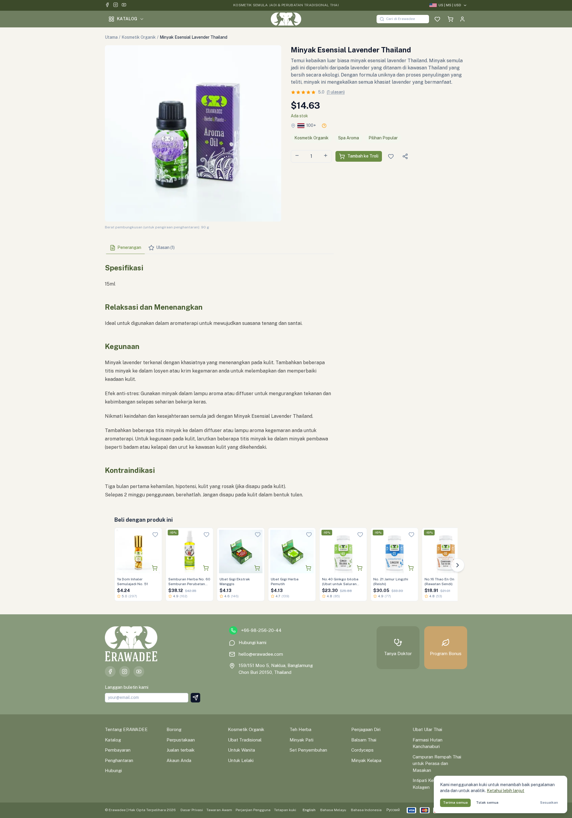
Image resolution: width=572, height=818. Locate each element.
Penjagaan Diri (365, 729)
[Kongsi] (405, 156)
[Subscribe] (195, 697)
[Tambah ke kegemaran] (155, 534)
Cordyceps (362, 749)
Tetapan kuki (285, 810)
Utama (111, 37)
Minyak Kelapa (366, 760)
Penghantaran (119, 760)
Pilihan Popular (383, 137)
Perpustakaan (181, 739)
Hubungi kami (252, 642)
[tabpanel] (219, 378)
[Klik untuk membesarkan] (193, 133)
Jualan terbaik (181, 749)
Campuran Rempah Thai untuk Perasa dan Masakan (437, 763)
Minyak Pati (301, 739)
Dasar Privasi (192, 810)
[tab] (125, 248)
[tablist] (219, 248)
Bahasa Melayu (333, 810)
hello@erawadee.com (261, 654)
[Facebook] (107, 5)
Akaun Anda (179, 760)
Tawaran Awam (219, 810)
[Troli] (450, 19)
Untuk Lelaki (241, 760)
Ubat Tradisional (245, 739)
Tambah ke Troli (362, 156)
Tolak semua (487, 802)
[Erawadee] (286, 19)
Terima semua (455, 802)
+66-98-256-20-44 (261, 630)
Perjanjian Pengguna (253, 810)
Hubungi (113, 770)
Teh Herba (300, 729)
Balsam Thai (363, 739)
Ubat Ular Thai (427, 729)
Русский (393, 810)
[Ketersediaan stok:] (324, 125)
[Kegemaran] (437, 19)
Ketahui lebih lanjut (505, 790)
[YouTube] (124, 5)
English (309, 810)
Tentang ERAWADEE (126, 729)
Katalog (127, 18)
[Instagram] (115, 5)
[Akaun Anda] (462, 19)
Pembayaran (117, 749)
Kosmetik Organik (139, 37)
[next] (457, 565)
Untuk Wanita (241, 749)
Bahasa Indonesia (366, 810)
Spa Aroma (348, 137)
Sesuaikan (549, 802)
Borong (174, 729)
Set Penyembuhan (308, 749)
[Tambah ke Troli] (154, 568)
